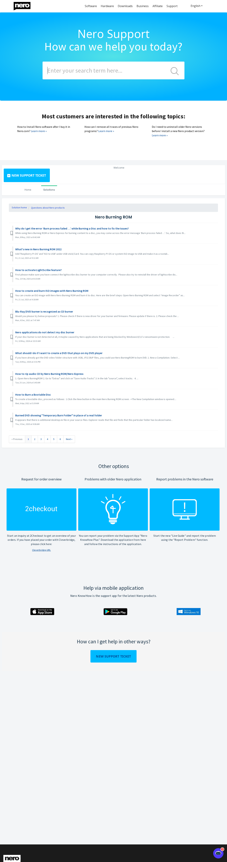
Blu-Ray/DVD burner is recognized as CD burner (44, 311)
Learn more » (39, 131)
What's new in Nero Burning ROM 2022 (38, 249)
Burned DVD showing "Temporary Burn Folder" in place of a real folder (58, 415)
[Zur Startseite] (24, 5)
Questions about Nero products (48, 207)
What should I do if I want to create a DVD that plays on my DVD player (59, 353)
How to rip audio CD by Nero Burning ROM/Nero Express (49, 374)
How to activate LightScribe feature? (38, 270)
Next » (69, 439)
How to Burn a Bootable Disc (33, 394)
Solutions (49, 189)
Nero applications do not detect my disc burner (44, 332)
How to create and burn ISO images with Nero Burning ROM (51, 290)
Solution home (19, 207)
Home (27, 189)
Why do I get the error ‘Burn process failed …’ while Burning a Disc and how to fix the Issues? (72, 228)
